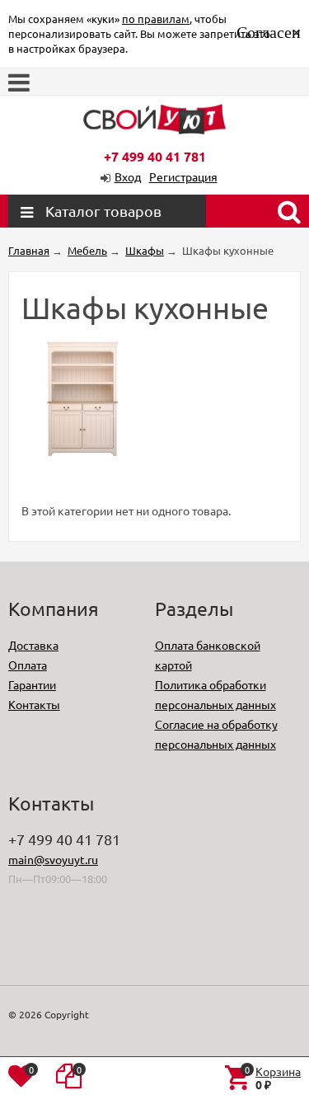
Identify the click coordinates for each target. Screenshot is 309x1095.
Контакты (34, 704)
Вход (128, 176)
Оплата (27, 664)
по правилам (156, 19)
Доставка (33, 644)
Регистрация (183, 176)
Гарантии (32, 684)
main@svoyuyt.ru (53, 859)
